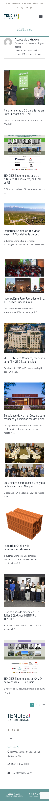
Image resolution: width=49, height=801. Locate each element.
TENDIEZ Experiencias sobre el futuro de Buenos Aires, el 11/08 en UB (23, 179)
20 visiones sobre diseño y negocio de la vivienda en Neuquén (24, 484)
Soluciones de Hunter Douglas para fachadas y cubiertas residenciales (24, 417)
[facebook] (18, 8)
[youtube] (27, 8)
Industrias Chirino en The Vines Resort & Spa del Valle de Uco (22, 232)
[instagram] (22, 8)
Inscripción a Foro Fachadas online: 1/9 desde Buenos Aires (24, 300)
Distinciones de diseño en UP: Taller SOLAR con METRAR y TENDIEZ (21, 615)
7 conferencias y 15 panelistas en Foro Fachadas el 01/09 (24, 112)
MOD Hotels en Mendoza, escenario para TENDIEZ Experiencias (24, 360)
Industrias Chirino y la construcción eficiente (17, 547)
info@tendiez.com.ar (21, 773)
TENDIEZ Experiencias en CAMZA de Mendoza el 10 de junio (23, 680)
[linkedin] (31, 8)
